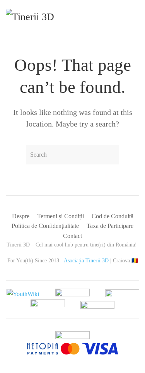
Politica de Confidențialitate (45, 225)
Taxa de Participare (110, 225)
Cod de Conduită (112, 216)
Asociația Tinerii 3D (86, 260)
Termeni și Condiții (60, 216)
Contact (72, 236)
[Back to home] (43, 19)
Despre (20, 216)
